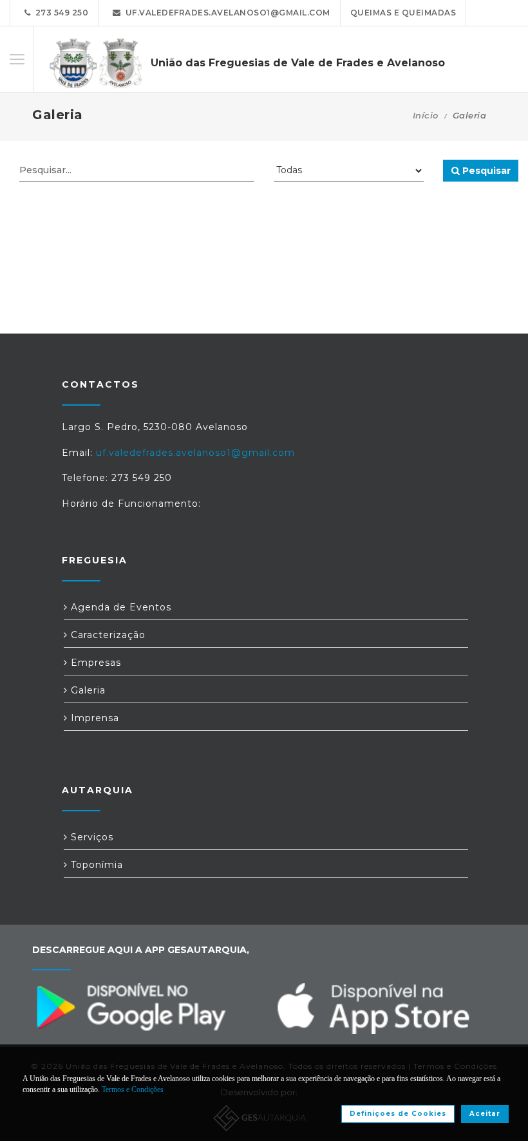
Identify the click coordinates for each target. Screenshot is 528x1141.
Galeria (87, 690)
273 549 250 (60, 12)
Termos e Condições (133, 1089)
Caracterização (107, 635)
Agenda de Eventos (119, 607)
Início (425, 115)
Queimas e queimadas (403, 12)
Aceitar (484, 1113)
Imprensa (93, 718)
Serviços (90, 837)
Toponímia (95, 865)
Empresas (94, 662)
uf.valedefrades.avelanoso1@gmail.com (225, 12)
